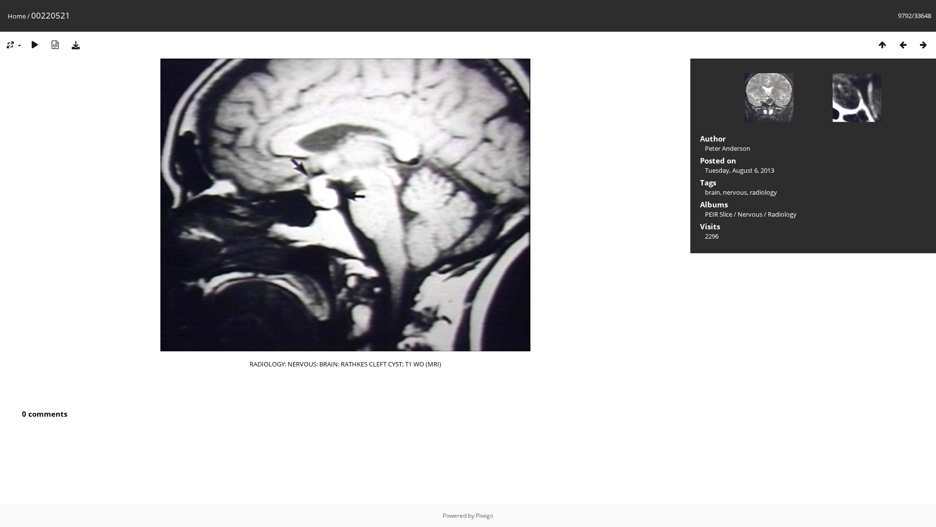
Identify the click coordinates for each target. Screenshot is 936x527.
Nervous (750, 214)
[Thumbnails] (882, 44)
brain (712, 192)
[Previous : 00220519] (903, 44)
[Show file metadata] (55, 44)
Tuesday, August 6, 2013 (739, 170)
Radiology (782, 214)
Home (17, 16)
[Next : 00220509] (923, 44)
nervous (735, 192)
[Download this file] (75, 44)
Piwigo (484, 515)
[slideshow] (34, 44)
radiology (763, 192)
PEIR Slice (718, 214)
